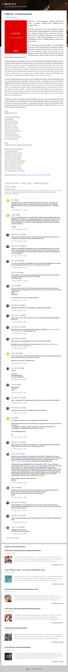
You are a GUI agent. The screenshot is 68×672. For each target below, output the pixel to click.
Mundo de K (10, 4)
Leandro (13, 215)
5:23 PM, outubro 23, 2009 (19, 482)
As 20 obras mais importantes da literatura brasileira (23, 550)
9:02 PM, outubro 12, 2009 (19, 256)
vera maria (14, 285)
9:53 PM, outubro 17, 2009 (19, 449)
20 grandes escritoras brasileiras (16, 628)
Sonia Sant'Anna (16, 261)
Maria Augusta (15, 272)
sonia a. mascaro (16, 454)
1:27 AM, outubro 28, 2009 (18, 534)
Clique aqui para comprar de (31, 175)
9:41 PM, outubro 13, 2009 (19, 348)
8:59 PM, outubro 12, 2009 (19, 241)
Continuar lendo (57, 565)
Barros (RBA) (15, 353)
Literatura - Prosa (26, 183)
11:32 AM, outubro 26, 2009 (19, 510)
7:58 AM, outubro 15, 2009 (18, 403)
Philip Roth (47, 175)
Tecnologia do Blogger (35, 669)
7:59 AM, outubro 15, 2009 (18, 413)
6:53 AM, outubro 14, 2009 (18, 379)
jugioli (13, 418)
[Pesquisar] (66, 4)
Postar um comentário (12, 538)
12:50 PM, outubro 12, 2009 (19, 229)
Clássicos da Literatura (12, 183)
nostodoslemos (15, 368)
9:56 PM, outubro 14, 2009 (19, 393)
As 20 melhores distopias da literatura (18, 647)
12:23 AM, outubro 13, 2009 (19, 267)
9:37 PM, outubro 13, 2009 (19, 322)
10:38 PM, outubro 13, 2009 (19, 363)
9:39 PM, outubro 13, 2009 (19, 333)
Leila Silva (14, 487)
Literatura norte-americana (40, 183)
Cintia (13, 200)
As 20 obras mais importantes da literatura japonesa (22, 608)
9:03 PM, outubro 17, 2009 (19, 437)
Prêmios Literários (10, 186)
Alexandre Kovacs (16, 234)
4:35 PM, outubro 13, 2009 (19, 300)
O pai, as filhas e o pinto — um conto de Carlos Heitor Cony (25, 570)
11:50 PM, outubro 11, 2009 (19, 210)
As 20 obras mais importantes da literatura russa (21, 589)
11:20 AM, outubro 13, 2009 (19, 281)
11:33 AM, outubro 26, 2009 (19, 522)
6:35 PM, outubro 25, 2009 (19, 497)
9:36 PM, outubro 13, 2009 (19, 310)
